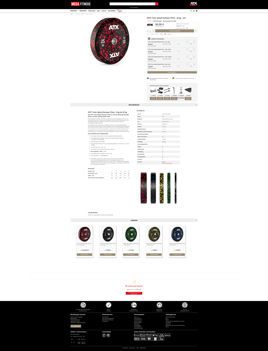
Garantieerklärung (167, 163)
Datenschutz (143, 347)
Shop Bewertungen (138, 328)
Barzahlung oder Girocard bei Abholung (175, 325)
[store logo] (80, 4)
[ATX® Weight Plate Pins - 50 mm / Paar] (167, 93)
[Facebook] (104, 336)
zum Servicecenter (74, 334)
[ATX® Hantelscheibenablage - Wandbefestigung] (174, 93)
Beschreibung (134, 105)
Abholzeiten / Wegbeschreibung (77, 322)
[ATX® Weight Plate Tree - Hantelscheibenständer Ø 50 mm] (181, 93)
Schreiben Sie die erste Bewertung (134, 293)
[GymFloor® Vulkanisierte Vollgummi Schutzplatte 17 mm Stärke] (188, 93)
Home (71, 14)
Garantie (109, 311)
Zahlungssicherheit (184, 311)
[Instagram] (108, 336)
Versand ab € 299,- (134, 311)
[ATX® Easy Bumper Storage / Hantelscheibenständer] (153, 93)
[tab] (134, 104)
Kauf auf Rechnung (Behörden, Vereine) (175, 321)
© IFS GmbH (125, 347)
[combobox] (134, 3)
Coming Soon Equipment (134, 7)
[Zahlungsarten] (159, 34)
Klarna (167, 326)
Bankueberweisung (170, 317)
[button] (196, 30)
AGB (137, 347)
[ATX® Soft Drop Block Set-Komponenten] (160, 93)
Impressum (132, 347)
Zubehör (134, 220)
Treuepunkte (105, 321)
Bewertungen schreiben (169, 21)
